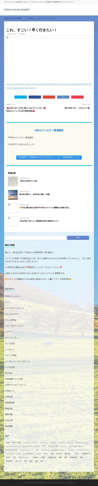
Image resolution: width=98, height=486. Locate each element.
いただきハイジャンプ (30, 442)
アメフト (53, 442)
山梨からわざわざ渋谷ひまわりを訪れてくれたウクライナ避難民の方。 (35, 273)
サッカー (63, 446)
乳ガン (46, 454)
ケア (43, 446)
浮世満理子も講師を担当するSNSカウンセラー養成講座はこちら (49, 157)
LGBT (8, 442)
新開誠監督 (10, 403)
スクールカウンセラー (14, 326)
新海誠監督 (73, 457)
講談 (31, 461)
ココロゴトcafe (53, 446)
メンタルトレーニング (13, 454)
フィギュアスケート (26, 450)
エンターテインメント (13, 446)
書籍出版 (9, 409)
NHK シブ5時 (16, 442)
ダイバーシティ (11, 338)
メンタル (71, 450)
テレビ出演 (10, 343)
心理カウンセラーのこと (15, 385)
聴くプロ (18, 461)
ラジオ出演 (10, 367)
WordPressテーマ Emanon (65, 483)
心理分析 (9, 397)
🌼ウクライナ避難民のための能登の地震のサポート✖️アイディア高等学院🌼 (38, 279)
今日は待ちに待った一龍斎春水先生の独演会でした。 (39, 221)
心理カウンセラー (24, 457)
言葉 (25, 461)
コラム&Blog (10, 320)
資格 (36, 461)
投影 (60, 457)
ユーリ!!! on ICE (28, 454)
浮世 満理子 (22, 34)
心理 (14, 457)
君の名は (9, 373)
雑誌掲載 (9, 426)
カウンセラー (27, 446)
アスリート (44, 442)
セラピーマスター (11, 450)
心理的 (43, 457)
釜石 (42, 461)
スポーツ (9, 332)
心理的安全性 (52, 457)
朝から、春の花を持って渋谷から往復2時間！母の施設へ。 (30, 252)
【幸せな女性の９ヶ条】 (28, 181)
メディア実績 (10, 355)
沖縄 (81, 457)
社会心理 (9, 420)
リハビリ (38, 454)
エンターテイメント (82, 442)
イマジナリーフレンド (14, 308)
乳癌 (52, 454)
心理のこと (10, 391)
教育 (65, 457)
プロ (36, 450)
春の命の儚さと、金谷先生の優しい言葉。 (35, 194)
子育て (77, 454)
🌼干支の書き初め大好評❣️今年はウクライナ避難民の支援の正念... (44, 208)
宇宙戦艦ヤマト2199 (14, 379)
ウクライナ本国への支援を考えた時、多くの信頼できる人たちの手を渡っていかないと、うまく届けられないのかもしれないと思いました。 (48, 259)
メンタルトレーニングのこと (17, 361)
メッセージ (10, 349)
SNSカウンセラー (13, 296)
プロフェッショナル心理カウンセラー (53, 450)
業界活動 (9, 414)
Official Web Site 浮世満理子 (35, 483)
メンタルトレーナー (82, 450)
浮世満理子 (9, 461)
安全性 (8, 457)
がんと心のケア (11, 314)
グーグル (37, 446)
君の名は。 (68, 454)
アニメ (8, 302)
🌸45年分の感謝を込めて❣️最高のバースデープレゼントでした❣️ (33, 267)
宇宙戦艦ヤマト (87, 454)
